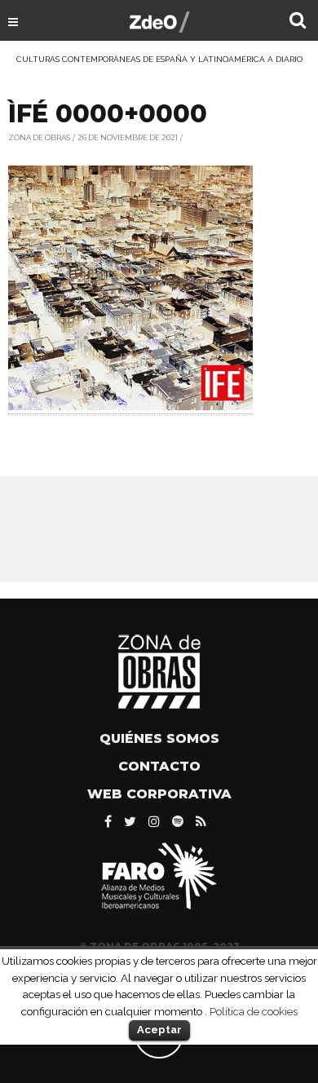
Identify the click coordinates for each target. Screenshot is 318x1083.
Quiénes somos (159, 738)
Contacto (159, 766)
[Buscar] (297, 22)
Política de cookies (254, 1011)
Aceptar (159, 1029)
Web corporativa (159, 794)
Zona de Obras (39, 137)
